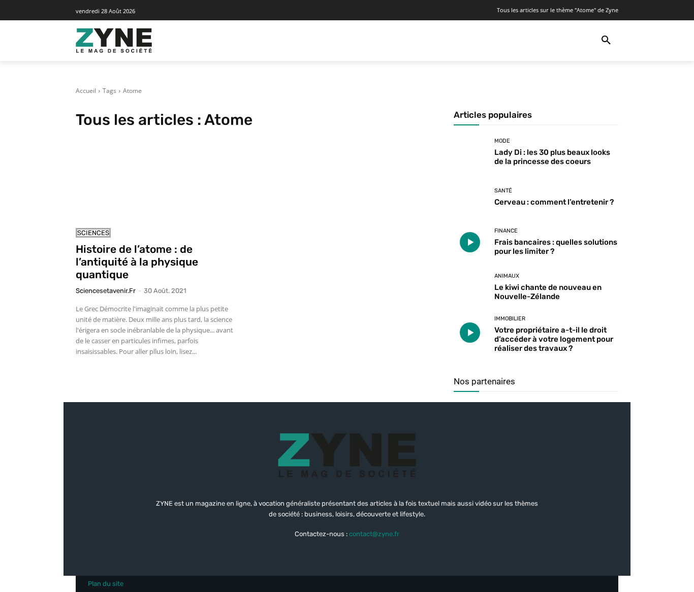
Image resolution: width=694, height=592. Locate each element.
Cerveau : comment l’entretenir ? (554, 202)
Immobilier (509, 318)
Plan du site (105, 583)
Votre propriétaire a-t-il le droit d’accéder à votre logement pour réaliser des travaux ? (553, 339)
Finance (506, 231)
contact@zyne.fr (374, 534)
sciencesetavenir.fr (106, 290)
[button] (606, 40)
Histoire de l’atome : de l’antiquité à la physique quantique (137, 262)
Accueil (86, 90)
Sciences (93, 233)
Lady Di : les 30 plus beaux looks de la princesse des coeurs (552, 157)
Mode (502, 141)
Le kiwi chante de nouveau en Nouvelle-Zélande (548, 292)
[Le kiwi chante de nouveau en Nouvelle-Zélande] (470, 287)
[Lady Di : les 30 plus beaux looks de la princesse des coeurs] (470, 152)
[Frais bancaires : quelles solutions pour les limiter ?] (470, 242)
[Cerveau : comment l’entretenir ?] (470, 197)
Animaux (506, 276)
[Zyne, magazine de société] (114, 40)
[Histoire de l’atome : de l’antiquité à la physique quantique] (158, 180)
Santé (503, 190)
